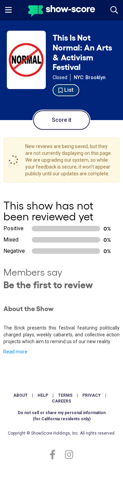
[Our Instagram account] (67, 455)
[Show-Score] (61, 11)
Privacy (91, 395)
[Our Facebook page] (56, 455)
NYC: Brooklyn (90, 77)
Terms (65, 395)
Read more (15, 351)
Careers (61, 401)
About (20, 395)
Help (43, 395)
